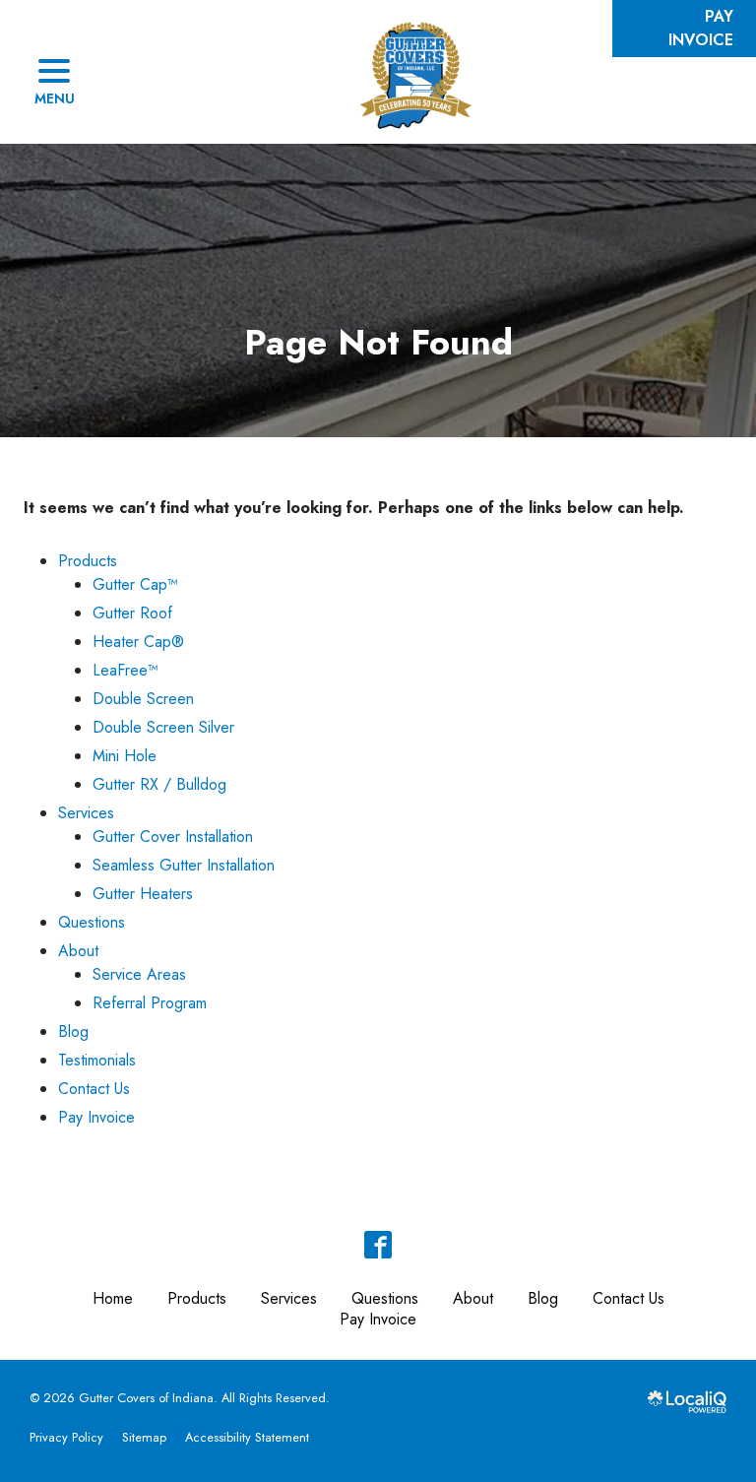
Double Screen (143, 698)
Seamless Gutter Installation (184, 865)
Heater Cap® (138, 641)
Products (87, 560)
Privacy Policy (66, 1437)
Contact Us (94, 1088)
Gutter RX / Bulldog (159, 784)
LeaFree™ (125, 670)
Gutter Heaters (143, 893)
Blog (73, 1031)
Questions (91, 922)
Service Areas (139, 974)
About (78, 950)
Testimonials (97, 1060)
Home (113, 1298)
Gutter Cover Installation (173, 836)
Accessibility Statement (247, 1437)
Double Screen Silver (163, 727)
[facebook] (378, 1244)
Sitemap (144, 1437)
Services (86, 813)
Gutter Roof (132, 613)
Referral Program (150, 1003)
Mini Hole (125, 755)
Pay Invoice (96, 1117)
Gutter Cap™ (135, 584)
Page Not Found (378, 342)
